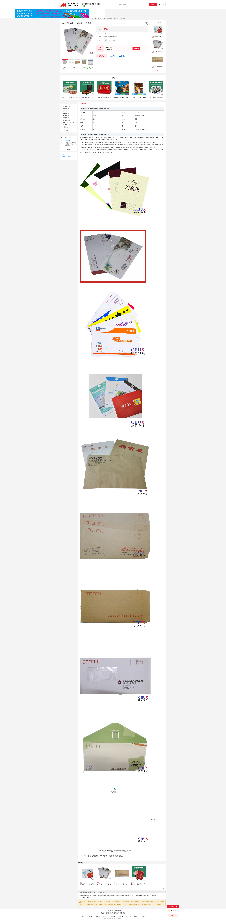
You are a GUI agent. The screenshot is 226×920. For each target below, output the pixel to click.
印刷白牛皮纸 (111, 895)
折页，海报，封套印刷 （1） (70, 122)
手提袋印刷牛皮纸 (84, 895)
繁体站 (135, 916)
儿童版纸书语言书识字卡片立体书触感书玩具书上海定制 (144, 97)
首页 (93, 18)
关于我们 (82, 916)
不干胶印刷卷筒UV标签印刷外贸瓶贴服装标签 (159, 97)
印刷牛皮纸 (93, 895)
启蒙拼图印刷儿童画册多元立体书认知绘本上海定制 (126, 97)
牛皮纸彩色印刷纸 (137, 895)
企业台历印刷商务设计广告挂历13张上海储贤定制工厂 (109, 97)
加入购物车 (113, 56)
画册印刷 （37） (67, 108)
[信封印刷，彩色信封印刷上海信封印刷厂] (157, 44)
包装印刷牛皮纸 (101, 895)
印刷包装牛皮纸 (119, 895)
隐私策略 (113, 916)
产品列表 (97, 18)
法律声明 (128, 916)
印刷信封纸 (128, 895)
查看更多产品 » (161, 888)
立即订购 (122, 56)
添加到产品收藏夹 (66, 156)
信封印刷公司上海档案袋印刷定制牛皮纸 (115, 912)
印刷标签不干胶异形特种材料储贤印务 (71, 97)
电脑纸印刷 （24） (67, 127)
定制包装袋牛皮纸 (84, 897)
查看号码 (136, 48)
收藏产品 (66, 68)
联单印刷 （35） (67, 111)
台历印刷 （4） (66, 120)
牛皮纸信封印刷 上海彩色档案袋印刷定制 (162, 36)
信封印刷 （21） (67, 118)
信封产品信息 (108, 910)
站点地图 (105, 916)
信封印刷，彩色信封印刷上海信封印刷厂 (161, 51)
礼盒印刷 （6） (66, 113)
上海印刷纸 (153, 895)
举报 (74, 68)
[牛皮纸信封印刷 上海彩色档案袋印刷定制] (157, 29)
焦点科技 (115, 918)
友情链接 (143, 916)
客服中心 (98, 916)
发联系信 (101, 56)
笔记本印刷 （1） (67, 125)
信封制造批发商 (117, 910)
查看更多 (68, 130)
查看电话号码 (68, 140)
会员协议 (121, 916)
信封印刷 (102, 18)
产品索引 (64, 154)
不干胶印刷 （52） (67, 106)
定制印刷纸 (146, 895)
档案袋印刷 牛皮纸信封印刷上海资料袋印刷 (162, 66)
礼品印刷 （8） (66, 115)
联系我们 (90, 916)
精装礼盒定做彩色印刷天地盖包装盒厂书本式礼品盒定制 (92, 97)
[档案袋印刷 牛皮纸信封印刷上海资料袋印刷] (157, 59)
